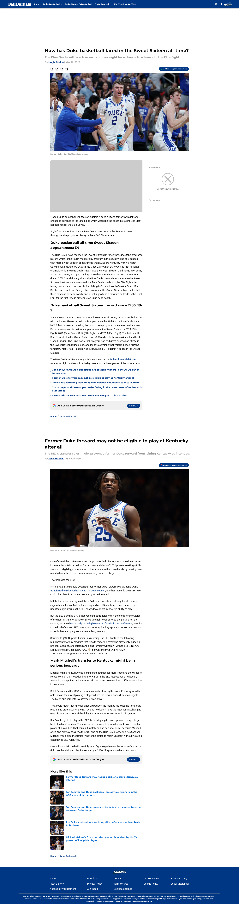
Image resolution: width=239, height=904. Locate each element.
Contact (118, 878)
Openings (92, 878)
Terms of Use (121, 883)
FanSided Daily (179, 878)
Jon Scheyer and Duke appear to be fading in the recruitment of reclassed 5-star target (97, 389)
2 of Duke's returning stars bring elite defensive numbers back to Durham (96, 382)
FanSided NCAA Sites (125, 4)
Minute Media (35, 896)
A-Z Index (92, 888)
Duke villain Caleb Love (123, 359)
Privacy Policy (94, 883)
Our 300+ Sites (151, 878)
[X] (216, 4)
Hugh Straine (56, 62)
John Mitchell (56, 458)
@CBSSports (70, 638)
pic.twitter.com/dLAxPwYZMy (108, 649)
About (37, 4)
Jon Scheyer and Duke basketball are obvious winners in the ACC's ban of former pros (95, 371)
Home (53, 416)
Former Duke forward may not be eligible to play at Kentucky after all (93, 378)
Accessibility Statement (63, 888)
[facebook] (221, 4)
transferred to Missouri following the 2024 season (77, 590)
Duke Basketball (67, 416)
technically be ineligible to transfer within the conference (101, 623)
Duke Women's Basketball (78, 4)
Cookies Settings (123, 888)
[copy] (67, 69)
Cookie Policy (150, 883)
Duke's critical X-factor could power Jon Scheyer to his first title (89, 395)
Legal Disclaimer (180, 883)
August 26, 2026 (98, 653)
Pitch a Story (57, 883)
